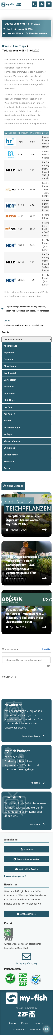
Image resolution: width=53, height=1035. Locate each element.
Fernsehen (25, 306)
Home (5, 46)
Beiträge (15, 306)
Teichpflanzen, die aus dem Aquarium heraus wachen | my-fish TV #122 (24, 520)
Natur (8, 310)
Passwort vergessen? (15, 876)
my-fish (41, 306)
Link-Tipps (19, 46)
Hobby (34, 306)
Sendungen (23, 310)
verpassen (44, 310)
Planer (14, 310)
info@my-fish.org (26, 963)
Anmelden (46, 649)
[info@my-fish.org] (26, 956)
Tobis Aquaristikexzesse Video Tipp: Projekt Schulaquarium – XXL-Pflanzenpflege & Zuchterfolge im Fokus (22, 565)
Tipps (32, 310)
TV (37, 310)
